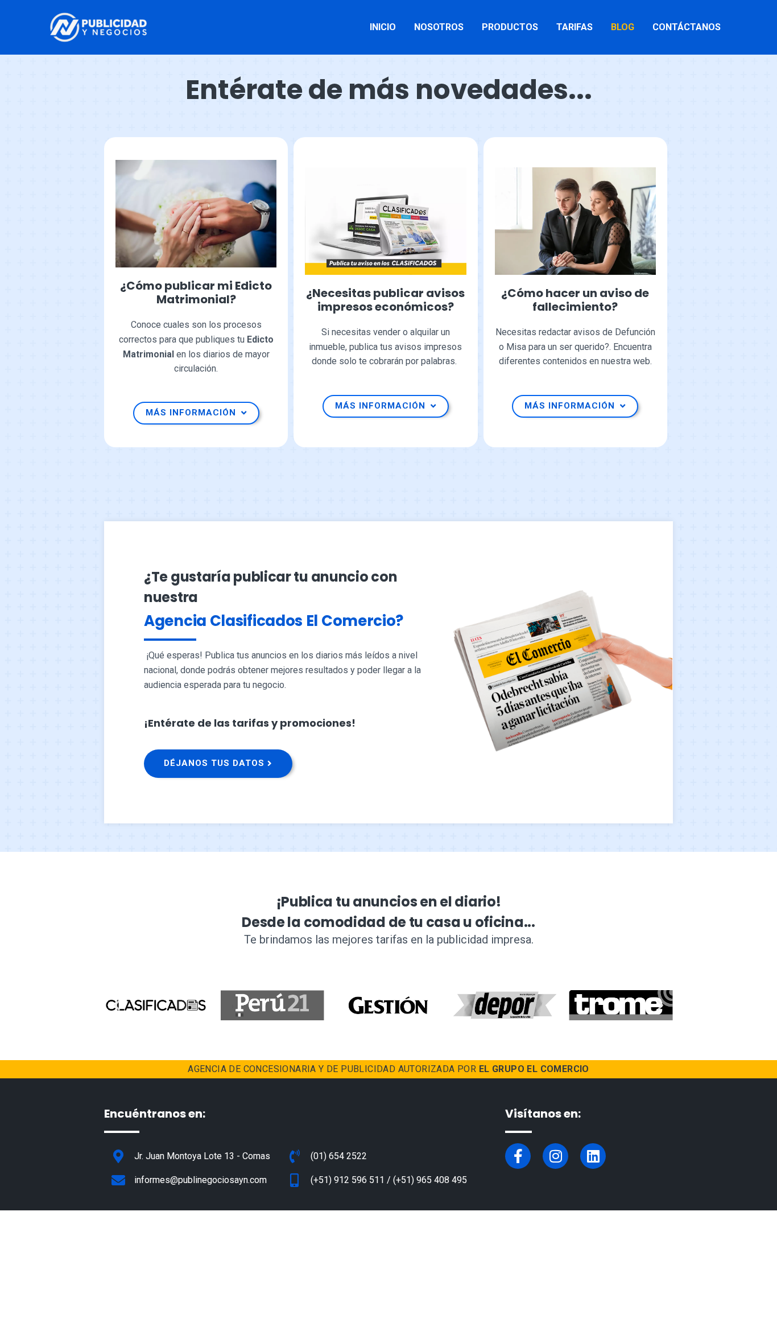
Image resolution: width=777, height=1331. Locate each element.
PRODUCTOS (510, 27)
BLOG (622, 27)
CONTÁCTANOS (686, 27)
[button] (117, 1005)
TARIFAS (574, 27)
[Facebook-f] (518, 1156)
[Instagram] (555, 1156)
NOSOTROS (439, 27)
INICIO (383, 27)
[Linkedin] (593, 1156)
